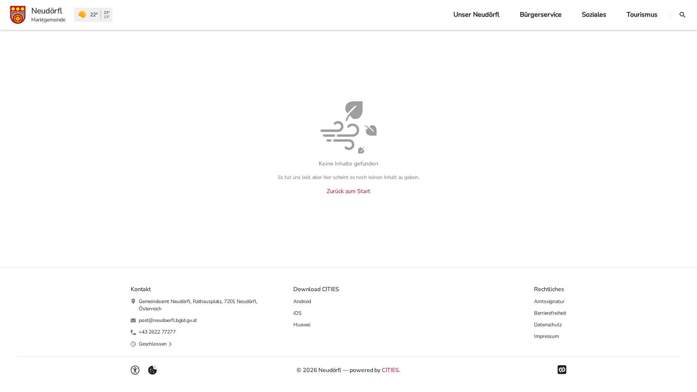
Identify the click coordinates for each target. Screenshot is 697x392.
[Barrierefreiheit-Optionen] (135, 370)
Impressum (546, 336)
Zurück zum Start (348, 191)
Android (302, 301)
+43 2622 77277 (157, 331)
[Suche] (682, 15)
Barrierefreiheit (550, 313)
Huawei (301, 324)
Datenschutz (547, 324)
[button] (155, 344)
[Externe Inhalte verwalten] (152, 370)
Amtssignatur (549, 301)
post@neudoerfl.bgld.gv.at (168, 320)
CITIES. (391, 370)
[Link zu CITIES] (562, 370)
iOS (297, 313)
